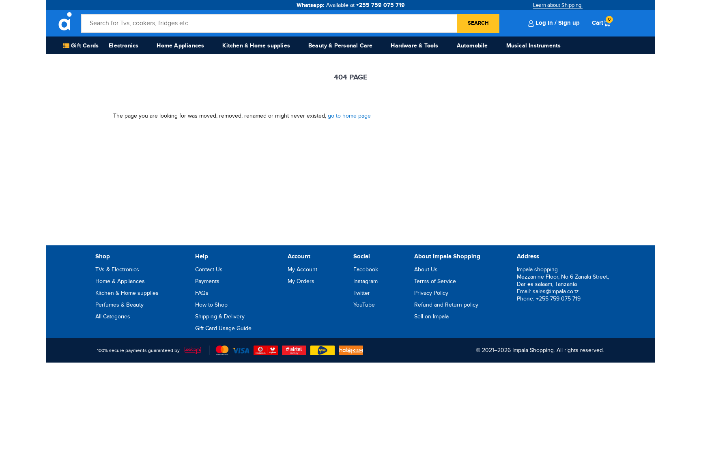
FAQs (202, 293)
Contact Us (209, 269)
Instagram (365, 281)
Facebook (365, 269)
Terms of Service (435, 281)
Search (478, 23)
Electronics (123, 45)
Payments (207, 281)
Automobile (472, 45)
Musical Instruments (533, 45)
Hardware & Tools (414, 45)
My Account (302, 269)
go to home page (349, 115)
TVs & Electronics (117, 269)
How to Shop (211, 304)
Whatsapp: (351, 5)
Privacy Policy (431, 293)
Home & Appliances (120, 281)
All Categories (112, 316)
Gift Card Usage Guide (223, 328)
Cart (601, 23)
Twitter (361, 293)
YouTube (364, 304)
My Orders (301, 281)
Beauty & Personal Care (340, 45)
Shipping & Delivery (220, 316)
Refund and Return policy (446, 304)
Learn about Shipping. (558, 5)
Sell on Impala (431, 316)
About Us (426, 269)
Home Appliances (180, 45)
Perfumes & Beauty (119, 304)
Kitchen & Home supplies (256, 45)
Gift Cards (84, 45)
